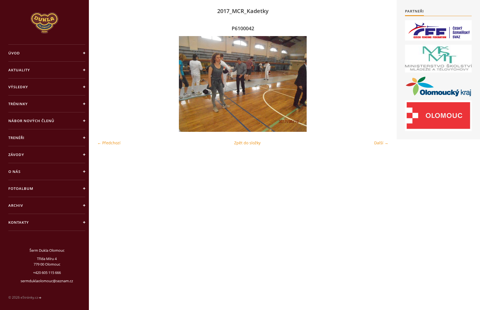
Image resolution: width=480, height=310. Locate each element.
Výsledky (18, 86)
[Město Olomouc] (438, 115)
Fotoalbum (20, 188)
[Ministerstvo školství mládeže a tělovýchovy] (438, 58)
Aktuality (19, 69)
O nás (14, 171)
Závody (16, 154)
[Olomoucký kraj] (438, 86)
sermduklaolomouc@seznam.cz (47, 280)
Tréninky (18, 103)
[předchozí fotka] (106, 84)
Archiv (15, 205)
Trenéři (16, 137)
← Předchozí (109, 142)
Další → (381, 142)
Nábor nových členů (31, 120)
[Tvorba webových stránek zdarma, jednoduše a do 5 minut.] (40, 297)
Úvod (14, 53)
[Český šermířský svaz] (438, 30)
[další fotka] (379, 84)
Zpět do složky (247, 142)
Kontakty (18, 222)
